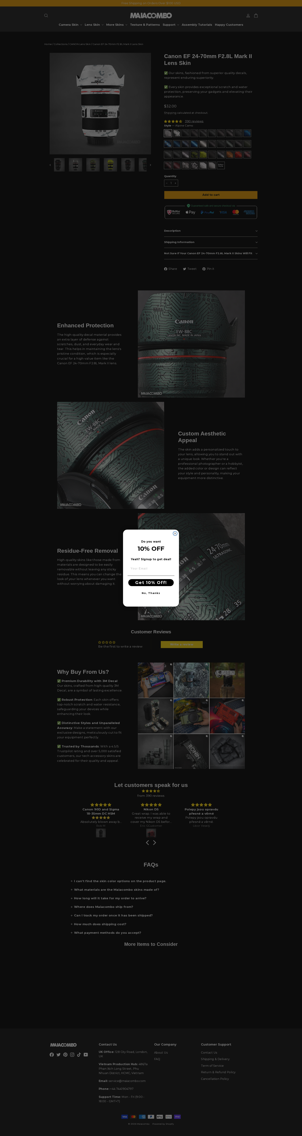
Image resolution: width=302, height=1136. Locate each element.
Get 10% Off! (151, 582)
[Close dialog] (175, 533)
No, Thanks (151, 593)
